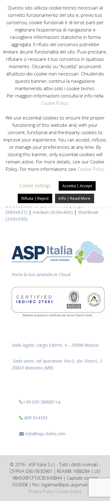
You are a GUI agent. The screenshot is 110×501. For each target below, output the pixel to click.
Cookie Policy (54, 103)
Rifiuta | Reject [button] (35, 198)
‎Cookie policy (68, 491)
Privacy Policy (41, 491)
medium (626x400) (53, 212)
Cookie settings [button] (35, 185)
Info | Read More (74, 198)
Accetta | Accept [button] (77, 185)
